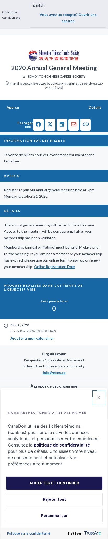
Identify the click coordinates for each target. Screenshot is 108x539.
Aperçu (13, 107)
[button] (38, 125)
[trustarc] (92, 533)
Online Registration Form (54, 266)
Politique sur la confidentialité (28, 533)
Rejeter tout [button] (54, 499)
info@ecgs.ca (54, 372)
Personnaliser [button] (54, 515)
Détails (95, 107)
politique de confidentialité (62, 445)
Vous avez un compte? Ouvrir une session (68, 17)
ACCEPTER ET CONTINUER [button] (54, 483)
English (39, 5)
